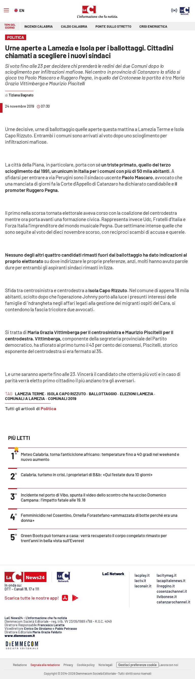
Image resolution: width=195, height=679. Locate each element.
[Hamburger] (6, 10)
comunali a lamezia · (26, 398)
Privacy (68, 665)
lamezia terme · (30, 393)
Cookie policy (86, 665)
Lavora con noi (168, 665)
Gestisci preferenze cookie (137, 665)
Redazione (20, 665)
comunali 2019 (62, 398)
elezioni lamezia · (137, 393)
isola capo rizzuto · (67, 393)
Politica (48, 408)
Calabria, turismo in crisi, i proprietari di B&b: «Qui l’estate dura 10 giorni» (87, 474)
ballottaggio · (104, 393)
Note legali (105, 665)
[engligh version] (16, 10)
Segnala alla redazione (45, 665)
